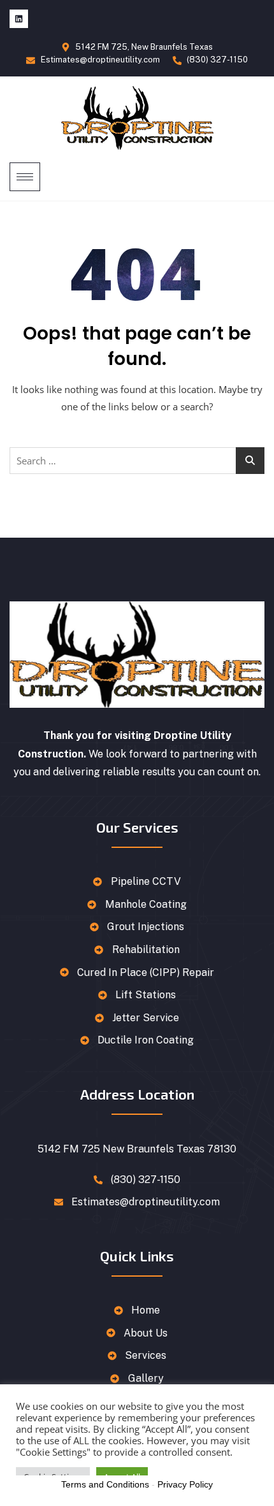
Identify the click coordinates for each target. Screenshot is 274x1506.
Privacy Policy (185, 1484)
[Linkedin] (19, 19)
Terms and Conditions (105, 1484)
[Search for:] (137, 460)
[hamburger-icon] (25, 176)
